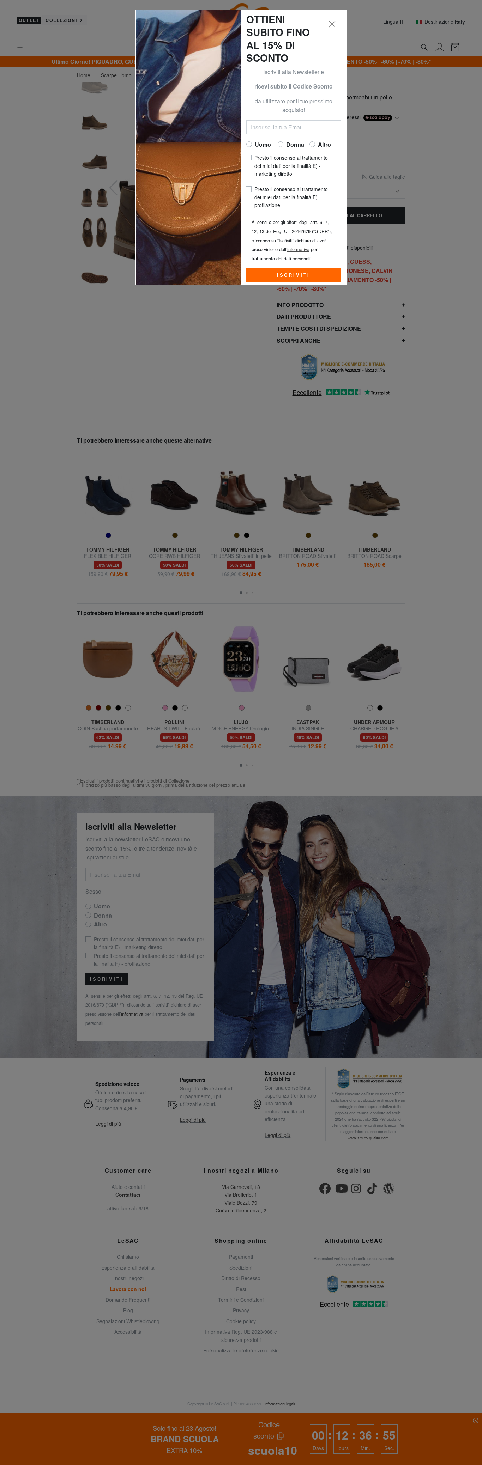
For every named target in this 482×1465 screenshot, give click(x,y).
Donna (295, 144)
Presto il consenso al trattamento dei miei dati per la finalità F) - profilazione (291, 197)
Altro (324, 144)
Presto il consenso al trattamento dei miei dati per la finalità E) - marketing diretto (291, 165)
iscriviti (294, 275)
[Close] (332, 24)
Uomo (263, 144)
